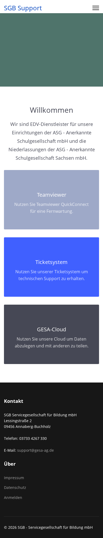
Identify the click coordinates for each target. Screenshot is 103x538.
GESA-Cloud (51, 329)
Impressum (14, 477)
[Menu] (95, 8)
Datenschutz (15, 487)
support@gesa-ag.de (35, 450)
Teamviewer (51, 194)
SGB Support (23, 8)
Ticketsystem (51, 262)
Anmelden (13, 497)
